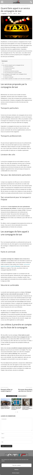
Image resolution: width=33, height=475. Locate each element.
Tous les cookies (16, 465)
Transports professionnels (10, 68)
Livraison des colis (8, 69)
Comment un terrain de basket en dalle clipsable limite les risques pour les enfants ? (16, 408)
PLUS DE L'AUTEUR (22, 396)
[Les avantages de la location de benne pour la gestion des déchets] (6, 402)
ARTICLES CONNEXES (11, 396)
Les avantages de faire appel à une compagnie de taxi (15, 74)
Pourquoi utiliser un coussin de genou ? (6, 390)
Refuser (16, 469)
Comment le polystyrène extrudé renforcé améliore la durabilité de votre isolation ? (27, 408)
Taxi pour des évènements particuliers (12, 71)
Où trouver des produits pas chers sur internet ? (25, 390)
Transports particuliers (9, 66)
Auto (6, 5)
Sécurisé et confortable (9, 77)
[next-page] (17, 412)
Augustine (4, 13)
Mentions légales (15, 472)
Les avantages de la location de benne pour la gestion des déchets (5, 407)
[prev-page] (15, 412)
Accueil (2, 5)
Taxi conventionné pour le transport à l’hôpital (13, 72)
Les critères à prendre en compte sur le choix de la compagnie (16, 78)
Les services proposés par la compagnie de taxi (13, 65)
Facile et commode (8, 75)
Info (12, 405)
